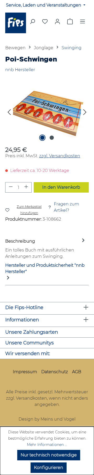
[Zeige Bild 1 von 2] (42, 138)
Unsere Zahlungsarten (31, 332)
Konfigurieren (48, 467)
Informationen (22, 320)
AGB (76, 371)
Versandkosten (31, 398)
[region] (47, 112)
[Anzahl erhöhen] (26, 187)
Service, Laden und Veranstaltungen (44, 5)
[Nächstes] (85, 112)
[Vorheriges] (9, 112)
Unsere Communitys (29, 343)
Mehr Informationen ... (47, 444)
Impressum (25, 371)
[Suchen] (32, 23)
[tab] (45, 248)
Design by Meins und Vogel (47, 419)
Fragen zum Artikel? (66, 207)
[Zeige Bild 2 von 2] (52, 138)
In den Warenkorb (61, 187)
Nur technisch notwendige (49, 454)
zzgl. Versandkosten (59, 155)
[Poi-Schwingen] (47, 112)
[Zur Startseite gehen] (15, 23)
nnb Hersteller (20, 69)
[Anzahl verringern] (10, 187)
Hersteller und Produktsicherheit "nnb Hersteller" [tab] (45, 268)
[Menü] (82, 23)
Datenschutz (54, 371)
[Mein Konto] (57, 21)
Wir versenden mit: (27, 353)
